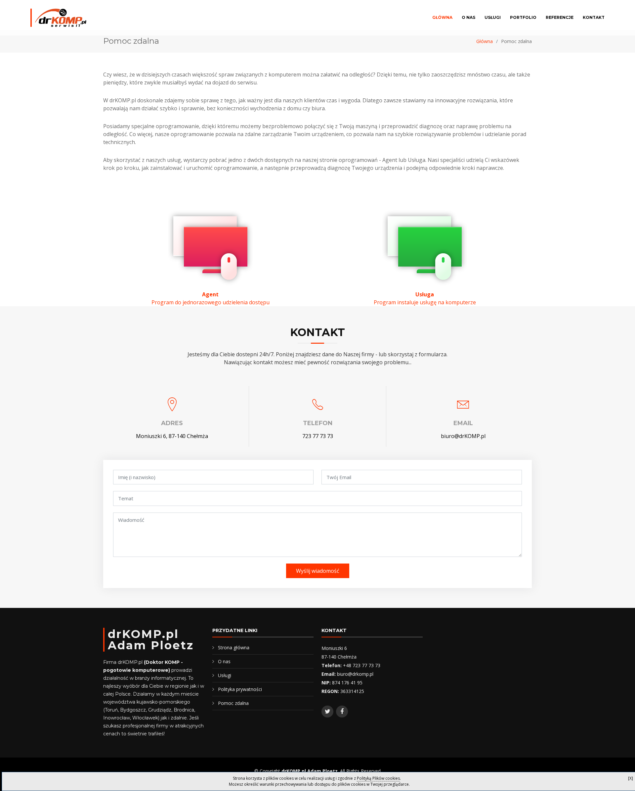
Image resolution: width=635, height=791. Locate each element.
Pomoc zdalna (233, 703)
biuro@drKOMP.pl (463, 436)
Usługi (493, 17)
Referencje (559, 17)
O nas (468, 17)
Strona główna (233, 647)
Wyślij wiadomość (317, 570)
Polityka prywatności (240, 689)
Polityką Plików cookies (378, 778)
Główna (442, 17)
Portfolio (523, 17)
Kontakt (594, 17)
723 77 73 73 (317, 436)
